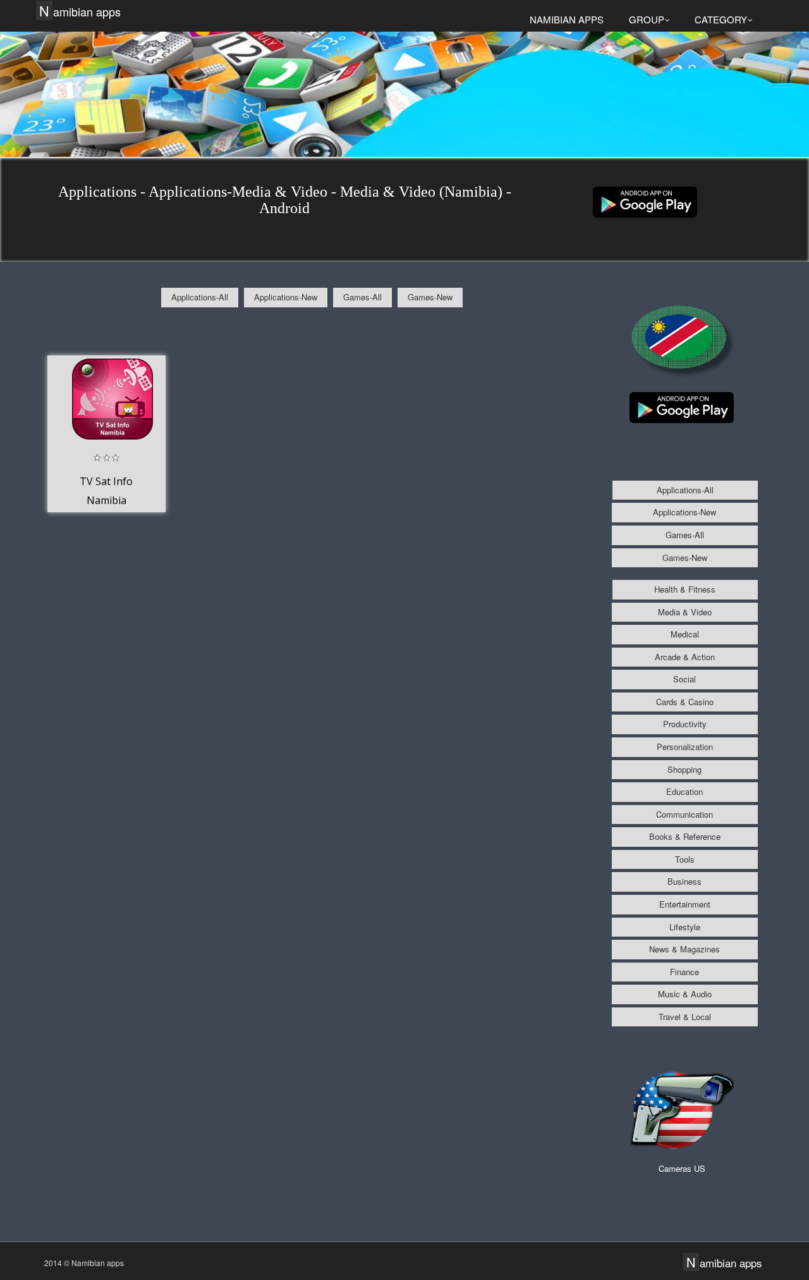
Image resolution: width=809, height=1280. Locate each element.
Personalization (685, 747)
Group (646, 19)
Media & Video (685, 612)
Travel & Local (685, 1017)
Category (721, 19)
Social (684, 679)
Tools (685, 859)
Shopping (684, 769)
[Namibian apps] (645, 201)
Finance (684, 972)
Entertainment (684, 904)
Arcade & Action (685, 657)
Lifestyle (684, 927)
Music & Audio (685, 994)
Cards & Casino (685, 702)
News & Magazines (684, 949)
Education (684, 791)
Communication (684, 814)
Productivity (685, 724)
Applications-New (285, 297)
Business (684, 881)
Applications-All (199, 297)
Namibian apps (80, 11)
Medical (685, 634)
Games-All (362, 297)
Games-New (430, 297)
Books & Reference (685, 836)
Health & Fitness (684, 589)
